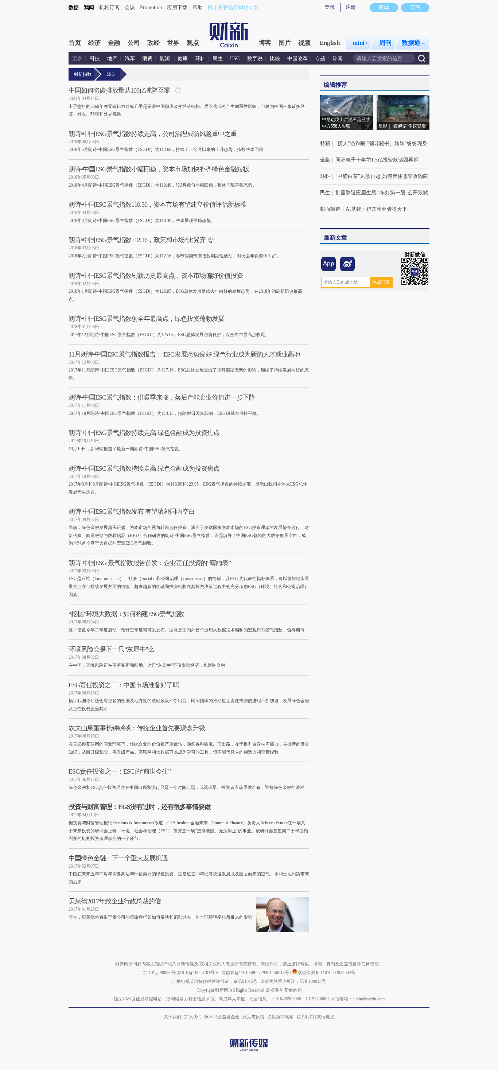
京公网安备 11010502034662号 (326, 972)
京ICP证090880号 (159, 972)
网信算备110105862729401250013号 (255, 972)
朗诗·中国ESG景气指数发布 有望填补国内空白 (132, 511)
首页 (75, 42)
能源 (165, 58)
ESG (235, 58)
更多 (77, 58)
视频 (304, 42)
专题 (320, 58)
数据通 (411, 42)
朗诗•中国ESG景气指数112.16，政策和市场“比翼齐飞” (141, 240)
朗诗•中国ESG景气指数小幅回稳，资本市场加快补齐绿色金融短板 (159, 169)
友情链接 (325, 1016)
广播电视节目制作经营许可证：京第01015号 (214, 981)
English (330, 42)
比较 (275, 58)
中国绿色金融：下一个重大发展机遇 (118, 858)
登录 (329, 7)
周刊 (385, 42)
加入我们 (193, 1016)
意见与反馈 (253, 1016)
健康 (183, 58)
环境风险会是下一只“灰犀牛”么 (111, 649)
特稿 (325, 143)
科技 (95, 58)
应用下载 (177, 7)
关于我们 (172, 1016)
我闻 (89, 7)
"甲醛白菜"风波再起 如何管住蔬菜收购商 (381, 176)
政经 (153, 42)
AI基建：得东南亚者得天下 (376, 209)
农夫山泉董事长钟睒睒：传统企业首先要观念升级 (137, 728)
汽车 (130, 58)
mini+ (360, 42)
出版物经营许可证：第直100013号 (293, 981)
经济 (94, 42)
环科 (200, 58)
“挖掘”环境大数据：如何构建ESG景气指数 (126, 614)
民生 (218, 58)
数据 (74, 7)
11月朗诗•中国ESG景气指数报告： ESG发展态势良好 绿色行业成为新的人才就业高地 (184, 354)
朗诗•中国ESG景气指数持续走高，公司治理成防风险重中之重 (153, 133)
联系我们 (305, 1016)
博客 (265, 42)
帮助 (197, 7)
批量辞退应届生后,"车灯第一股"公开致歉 (381, 192)
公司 (134, 42)
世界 (173, 42)
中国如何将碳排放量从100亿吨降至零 (119, 90)
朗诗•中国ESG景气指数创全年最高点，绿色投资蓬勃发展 (146, 318)
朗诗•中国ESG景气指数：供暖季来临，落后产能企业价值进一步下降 (162, 397)
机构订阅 (109, 7)
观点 (193, 42)
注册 (351, 7)
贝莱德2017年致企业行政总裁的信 (115, 901)
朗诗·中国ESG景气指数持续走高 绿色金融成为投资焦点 (144, 432)
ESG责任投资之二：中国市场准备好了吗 (124, 685)
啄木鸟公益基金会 (223, 1016)
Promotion (151, 7)
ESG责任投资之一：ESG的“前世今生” (120, 771)
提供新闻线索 (280, 1016)
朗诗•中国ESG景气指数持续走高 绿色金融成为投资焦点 (144, 468)
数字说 (254, 58)
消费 (147, 58)
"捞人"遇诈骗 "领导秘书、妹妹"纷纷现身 (381, 143)
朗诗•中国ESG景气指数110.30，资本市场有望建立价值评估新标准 (157, 204)
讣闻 (337, 58)
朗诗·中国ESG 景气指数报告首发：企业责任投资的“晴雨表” (150, 563)
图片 (285, 42)
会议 (130, 7)
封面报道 (330, 209)
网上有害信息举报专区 (233, 7)
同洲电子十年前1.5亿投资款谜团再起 (377, 160)
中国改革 (297, 58)
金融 (114, 42)
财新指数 (83, 74)
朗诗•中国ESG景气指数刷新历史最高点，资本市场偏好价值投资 (156, 275)
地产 (112, 58)
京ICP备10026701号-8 (198, 972)
